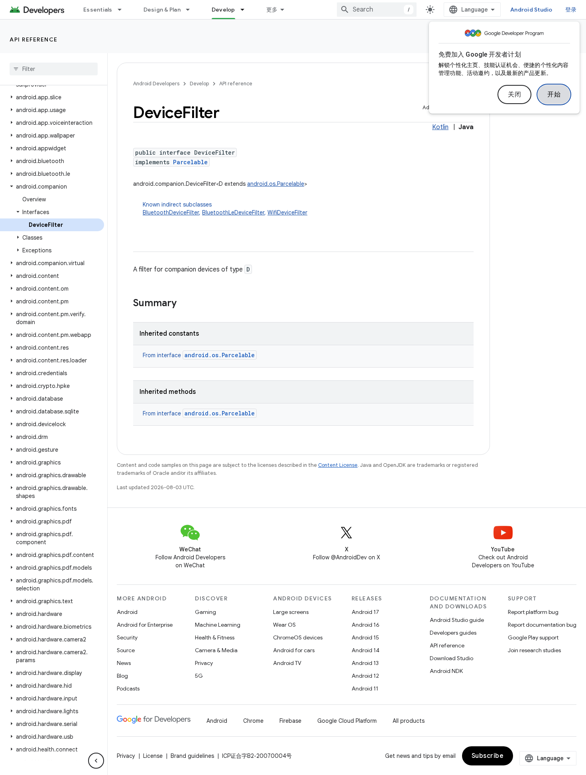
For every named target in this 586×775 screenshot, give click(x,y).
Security (127, 637)
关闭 (514, 94)
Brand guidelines (192, 756)
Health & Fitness (214, 637)
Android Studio (531, 9)
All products (409, 720)
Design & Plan (162, 9)
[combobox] (377, 9)
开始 (553, 94)
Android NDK (446, 671)
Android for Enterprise (145, 624)
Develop (223, 9)
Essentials (97, 9)
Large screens (291, 612)
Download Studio (451, 658)
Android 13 (365, 663)
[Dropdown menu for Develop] (246, 9)
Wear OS (284, 624)
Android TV (287, 663)
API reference (34, 39)
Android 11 (365, 688)
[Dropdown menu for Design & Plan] (191, 9)
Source (126, 650)
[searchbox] (54, 69)
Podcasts (128, 688)
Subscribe (488, 756)
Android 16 (366, 624)
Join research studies (534, 650)
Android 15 (365, 637)
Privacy (204, 663)
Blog (122, 675)
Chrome (253, 720)
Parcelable (190, 162)
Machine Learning (217, 624)
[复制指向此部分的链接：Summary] (185, 304)
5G (199, 675)
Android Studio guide (457, 620)
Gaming (205, 612)
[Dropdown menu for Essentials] (123, 9)
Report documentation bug (542, 624)
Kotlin (440, 127)
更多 (272, 9)
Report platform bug (533, 612)
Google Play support (533, 637)
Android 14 (366, 650)
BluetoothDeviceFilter (171, 212)
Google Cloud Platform (347, 720)
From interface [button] (199, 355)
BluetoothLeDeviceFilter (233, 212)
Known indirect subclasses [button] (225, 208)
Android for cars (294, 650)
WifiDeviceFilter (287, 212)
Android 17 (365, 612)
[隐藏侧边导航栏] (96, 761)
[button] (52, 97)
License (153, 756)
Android (127, 612)
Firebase (290, 720)
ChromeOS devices (297, 637)
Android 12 (365, 675)
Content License (338, 465)
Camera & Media (216, 650)
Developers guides (453, 632)
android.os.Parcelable (275, 183)
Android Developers (156, 83)
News (124, 663)
